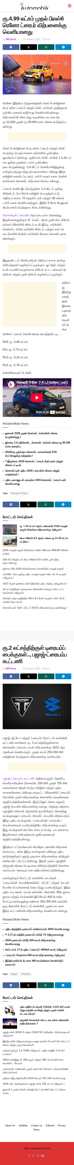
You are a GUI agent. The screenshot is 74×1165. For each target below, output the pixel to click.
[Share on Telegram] (63, 47)
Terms (36, 1129)
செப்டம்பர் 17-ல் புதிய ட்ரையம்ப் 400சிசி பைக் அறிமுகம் (36, 949)
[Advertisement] (37, 136)
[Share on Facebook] (11, 47)
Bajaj (14, 974)
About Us (10, 1125)
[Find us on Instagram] (38, 1156)
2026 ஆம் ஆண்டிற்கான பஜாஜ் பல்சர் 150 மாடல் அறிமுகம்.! (34, 1083)
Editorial (50, 1125)
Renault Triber (19, 493)
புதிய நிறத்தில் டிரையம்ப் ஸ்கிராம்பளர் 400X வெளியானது (37, 929)
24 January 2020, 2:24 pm (36, 668)
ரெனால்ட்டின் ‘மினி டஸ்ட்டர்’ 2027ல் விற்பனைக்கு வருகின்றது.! (35, 607)
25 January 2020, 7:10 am (36, 39)
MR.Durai (11, 39)
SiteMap (23, 1125)
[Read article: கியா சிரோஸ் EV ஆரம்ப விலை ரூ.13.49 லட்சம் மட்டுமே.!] (10, 541)
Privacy (62, 1125)
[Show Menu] (69, 6)
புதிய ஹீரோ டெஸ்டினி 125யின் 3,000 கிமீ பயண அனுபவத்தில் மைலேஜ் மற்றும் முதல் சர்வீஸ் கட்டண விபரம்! (45, 1010)
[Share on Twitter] (28, 47)
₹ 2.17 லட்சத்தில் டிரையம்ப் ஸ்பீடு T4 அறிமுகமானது (34, 934)
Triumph (26, 974)
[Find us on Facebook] (29, 1156)
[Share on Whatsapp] (46, 47)
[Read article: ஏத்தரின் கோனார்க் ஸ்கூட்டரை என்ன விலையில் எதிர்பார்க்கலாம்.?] (10, 1023)
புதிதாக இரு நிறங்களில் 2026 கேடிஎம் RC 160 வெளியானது (34, 1078)
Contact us (36, 1125)
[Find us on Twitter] (33, 1156)
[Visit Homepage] (34, 6)
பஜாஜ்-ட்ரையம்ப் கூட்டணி (18, 778)
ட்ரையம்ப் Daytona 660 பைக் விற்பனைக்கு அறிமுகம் (35, 955)
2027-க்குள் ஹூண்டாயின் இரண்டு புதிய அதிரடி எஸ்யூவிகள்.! (35, 583)
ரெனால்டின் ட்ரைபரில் (16, 215)
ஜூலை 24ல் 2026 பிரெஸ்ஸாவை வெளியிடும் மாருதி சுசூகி (33, 568)
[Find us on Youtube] (42, 1156)
